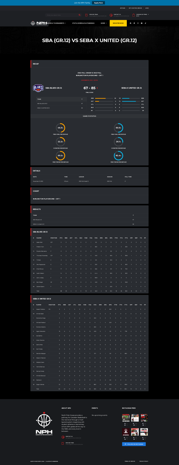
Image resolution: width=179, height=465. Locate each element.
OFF (131, 238)
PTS (61, 238)
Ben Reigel (40, 282)
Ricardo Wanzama (42, 251)
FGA (91, 238)
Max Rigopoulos (41, 264)
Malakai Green (40, 362)
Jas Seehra (39, 335)
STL (76, 238)
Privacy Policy (144, 461)
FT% (126, 238)
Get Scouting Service (135, 8)
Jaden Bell (39, 242)
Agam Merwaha (40, 331)
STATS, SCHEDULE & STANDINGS (83, 23)
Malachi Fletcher (41, 358)
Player (39, 238)
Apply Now (98, 3)
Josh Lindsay (40, 277)
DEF (136, 238)
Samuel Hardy (40, 371)
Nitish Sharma (40, 340)
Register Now (118, 23)
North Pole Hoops (35, 461)
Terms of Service (130, 461)
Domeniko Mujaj (40, 318)
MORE (103, 23)
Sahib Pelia (39, 344)
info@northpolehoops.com (121, 16)
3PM (101, 238)
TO (141, 238)
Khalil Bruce (40, 269)
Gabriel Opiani (40, 286)
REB (66, 238)
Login (147, 8)
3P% (111, 238)
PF (145, 238)
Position (54, 238)
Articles (122, 8)
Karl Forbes (39, 349)
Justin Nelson (40, 273)
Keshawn (39, 380)
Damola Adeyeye (40, 353)
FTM (116, 238)
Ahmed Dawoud (40, 375)
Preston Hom (40, 246)
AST (71, 238)
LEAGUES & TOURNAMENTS (54, 23)
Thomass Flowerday (42, 255)
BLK (81, 238)
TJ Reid (39, 260)
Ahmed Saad (40, 313)
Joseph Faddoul (40, 309)
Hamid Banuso (40, 366)
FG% (96, 238)
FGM (86, 238)
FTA (121, 238)
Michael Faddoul (40, 322)
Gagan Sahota (40, 384)
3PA (106, 238)
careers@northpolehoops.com (97, 16)
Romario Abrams (40, 327)
